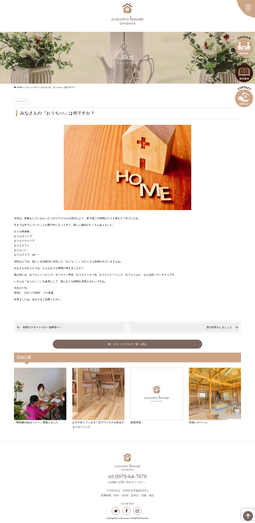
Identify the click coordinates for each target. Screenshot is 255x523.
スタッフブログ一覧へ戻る (129, 344)
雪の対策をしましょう (219, 327)
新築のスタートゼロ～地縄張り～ (42, 327)
